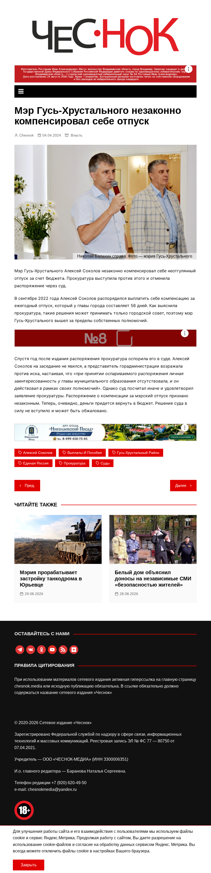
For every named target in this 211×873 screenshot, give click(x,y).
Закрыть (29, 865)
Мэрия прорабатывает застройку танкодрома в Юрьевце (51, 579)
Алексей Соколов (37, 453)
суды (105, 463)
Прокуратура (74, 463)
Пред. (30, 485)
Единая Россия (36, 463)
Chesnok (26, 135)
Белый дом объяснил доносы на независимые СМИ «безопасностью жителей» (153, 579)
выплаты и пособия (84, 453)
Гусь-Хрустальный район (138, 453)
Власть (76, 135)
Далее (180, 485)
